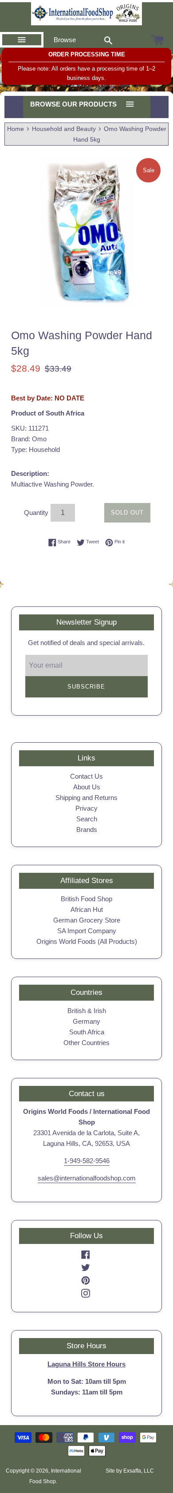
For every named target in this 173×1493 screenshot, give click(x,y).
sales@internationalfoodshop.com (87, 1178)
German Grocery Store (86, 920)
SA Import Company (86, 931)
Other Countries (86, 1042)
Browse (65, 40)
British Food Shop (86, 899)
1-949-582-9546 (87, 1160)
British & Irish (86, 1010)
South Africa (86, 1032)
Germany (86, 1021)
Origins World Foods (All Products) (86, 941)
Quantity (36, 512)
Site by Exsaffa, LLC (130, 1471)
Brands (86, 829)
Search (86, 819)
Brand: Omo (29, 439)
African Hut (87, 909)
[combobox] (108, 40)
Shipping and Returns (86, 797)
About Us (86, 787)
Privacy (86, 808)
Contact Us (86, 776)
